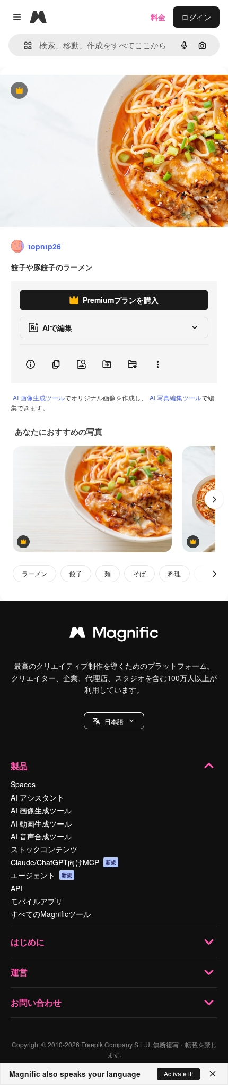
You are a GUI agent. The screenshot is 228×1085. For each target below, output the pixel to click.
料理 (174, 573)
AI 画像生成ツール (39, 397)
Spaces (23, 784)
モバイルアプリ (37, 901)
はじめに (28, 942)
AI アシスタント (37, 797)
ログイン (196, 17)
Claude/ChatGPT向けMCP (63, 862)
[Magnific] (114, 635)
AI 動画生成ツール (41, 823)
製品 (19, 766)
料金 (158, 17)
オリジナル (73, 91)
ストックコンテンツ (44, 849)
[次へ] (214, 499)
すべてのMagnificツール (51, 914)
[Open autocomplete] (23, 45)
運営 (19, 972)
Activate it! (178, 1073)
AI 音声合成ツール (41, 836)
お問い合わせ (36, 1002)
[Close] (212, 1073)
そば (139, 573)
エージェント (41, 875)
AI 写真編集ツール (175, 397)
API (16, 888)
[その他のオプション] (157, 364)
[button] (114, 720)
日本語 (114, 721)
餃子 (75, 573)
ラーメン (34, 573)
